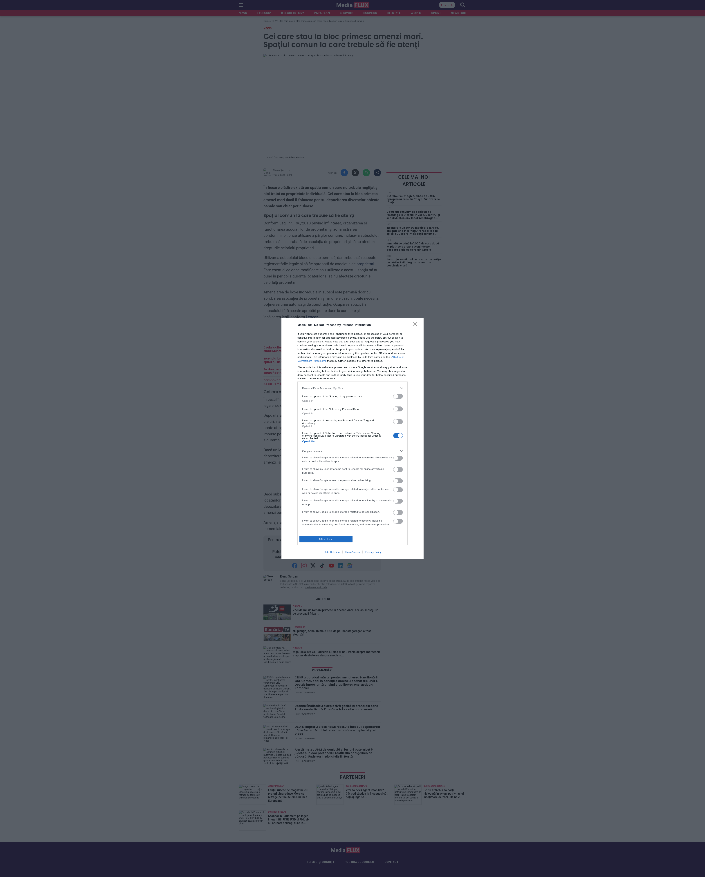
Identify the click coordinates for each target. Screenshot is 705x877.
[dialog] (352, 438)
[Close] (416, 325)
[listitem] (352, 388)
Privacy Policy (373, 552)
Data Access (352, 552)
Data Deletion (332, 552)
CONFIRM (326, 539)
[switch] (398, 396)
